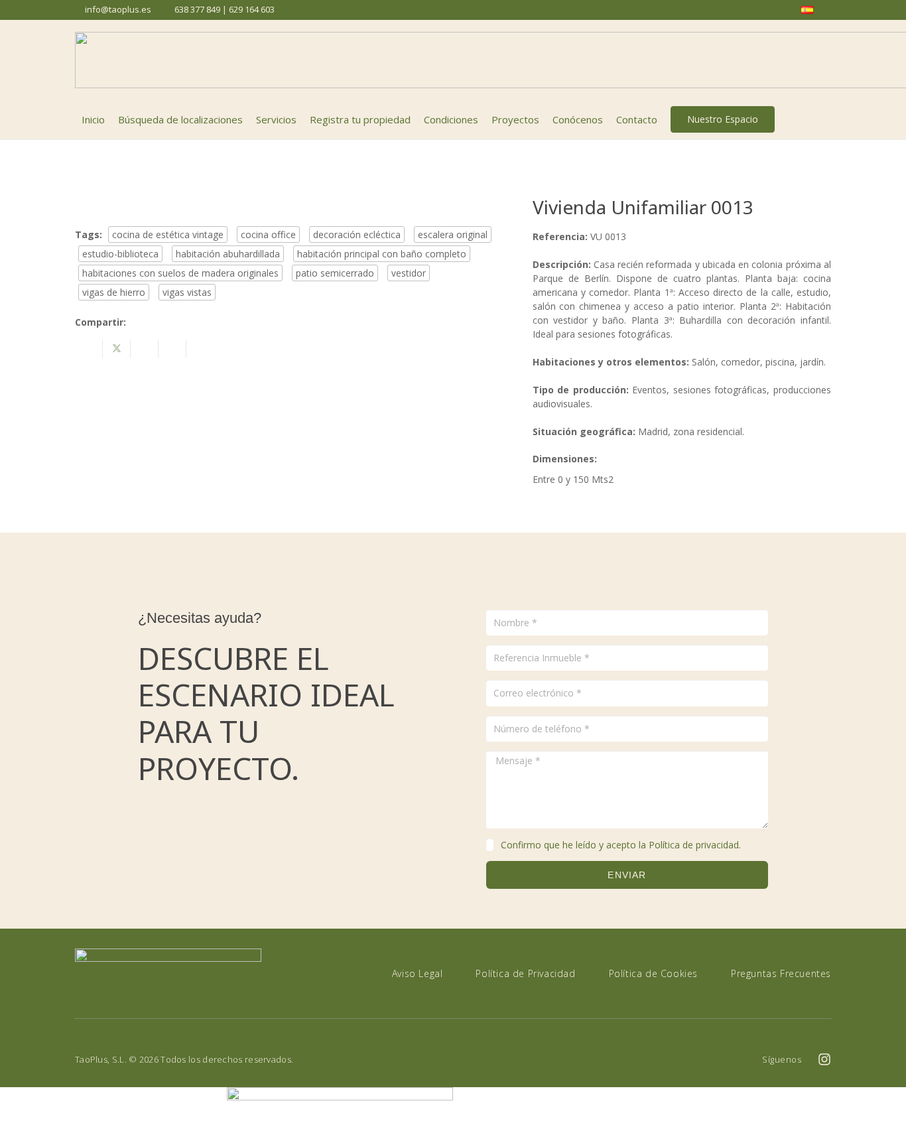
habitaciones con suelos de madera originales (180, 273)
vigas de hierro (113, 292)
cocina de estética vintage (168, 234)
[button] (823, 119)
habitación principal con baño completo (381, 253)
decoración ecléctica (357, 234)
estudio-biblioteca (120, 253)
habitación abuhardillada (228, 253)
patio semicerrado (335, 273)
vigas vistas (187, 292)
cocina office (268, 234)
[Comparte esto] (89, 349)
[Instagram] (824, 1059)
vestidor (408, 273)
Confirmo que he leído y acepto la (621, 844)
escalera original (452, 234)
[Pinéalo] (172, 349)
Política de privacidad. (695, 844)
